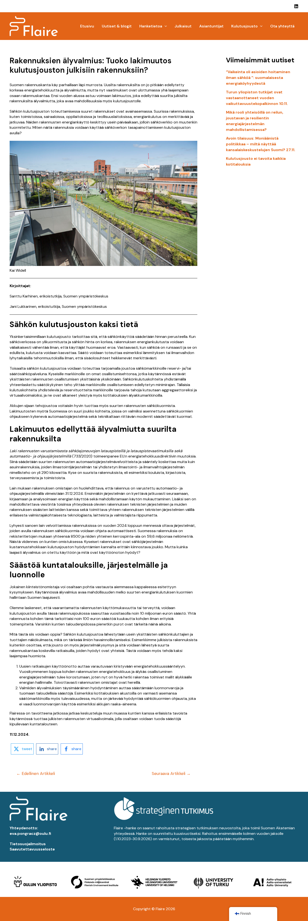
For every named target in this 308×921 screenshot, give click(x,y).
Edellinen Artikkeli (35, 774)
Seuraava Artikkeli (171, 774)
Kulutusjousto (244, 26)
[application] (164, 26)
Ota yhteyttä (282, 26)
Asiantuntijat (211, 26)
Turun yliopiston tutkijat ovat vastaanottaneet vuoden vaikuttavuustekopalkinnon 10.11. (257, 98)
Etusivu (87, 26)
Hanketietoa (150, 26)
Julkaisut (183, 26)
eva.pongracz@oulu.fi (30, 833)
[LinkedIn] (296, 6)
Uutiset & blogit (117, 26)
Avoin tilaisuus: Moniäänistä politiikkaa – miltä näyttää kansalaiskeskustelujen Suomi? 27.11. (260, 144)
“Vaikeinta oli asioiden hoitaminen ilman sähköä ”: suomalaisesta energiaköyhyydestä (258, 77)
